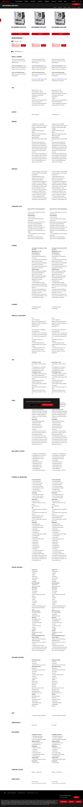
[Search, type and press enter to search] (78, 1)
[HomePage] (4, 793)
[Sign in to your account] (80, 1)
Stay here (35, 404)
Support (79, 7)
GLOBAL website (41, 79)
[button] (76, 797)
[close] (58, 400)
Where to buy (74, 7)
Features (55, 7)
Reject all (71, 801)
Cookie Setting (63, 801)
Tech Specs (60, 7)
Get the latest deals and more (65, 795)
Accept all (78, 801)
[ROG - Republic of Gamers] (6, 1)
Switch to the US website (47, 404)
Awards (65, 7)
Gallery (69, 7)
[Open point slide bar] (0, 20)
